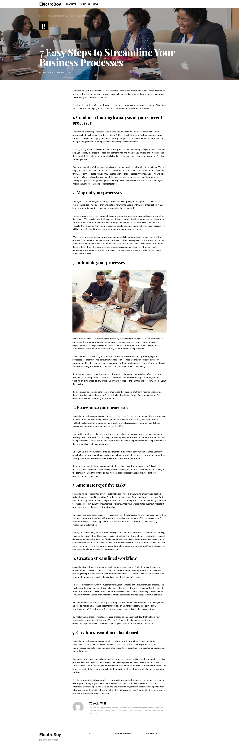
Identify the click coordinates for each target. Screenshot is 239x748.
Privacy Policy (150, 733)
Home (41, 16)
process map (93, 215)
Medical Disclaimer (123, 733)
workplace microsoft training (122, 416)
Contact (90, 733)
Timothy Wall (48, 72)
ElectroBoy (50, 4)
